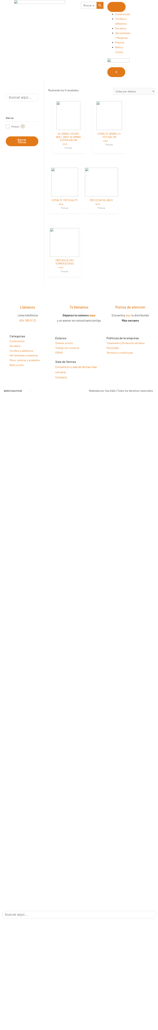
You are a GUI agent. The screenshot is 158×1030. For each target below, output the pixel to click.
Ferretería (120, 28)
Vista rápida (68, 127)
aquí (92, 315)
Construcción (122, 14)
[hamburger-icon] (116, 7)
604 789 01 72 (27, 320)
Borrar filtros (22, 141)
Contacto (61, 377)
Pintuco (15, 126)
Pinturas (119, 42)
